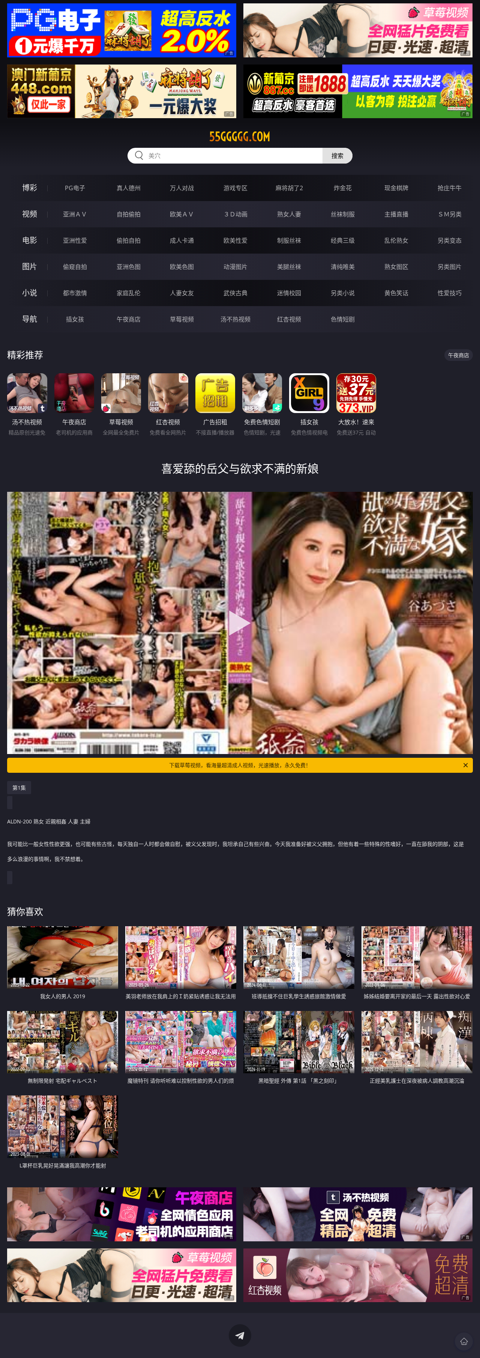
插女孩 (75, 319)
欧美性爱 (236, 240)
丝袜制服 (343, 214)
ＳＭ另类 (450, 214)
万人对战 (182, 188)
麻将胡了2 (289, 188)
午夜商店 (129, 319)
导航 (29, 319)
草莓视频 (182, 319)
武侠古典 (236, 293)
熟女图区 (396, 267)
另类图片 (450, 267)
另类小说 (343, 293)
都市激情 (75, 293)
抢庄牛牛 (450, 188)
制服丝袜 (289, 240)
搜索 (338, 156)
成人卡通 (182, 240)
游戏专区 (236, 188)
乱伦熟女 (396, 240)
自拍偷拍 (129, 214)
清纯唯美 (343, 267)
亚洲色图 (129, 267)
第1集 (19, 787)
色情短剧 (343, 319)
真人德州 (129, 188)
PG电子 (75, 188)
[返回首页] (464, 1341)
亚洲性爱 (75, 240)
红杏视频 (289, 319)
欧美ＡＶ (182, 214)
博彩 (29, 188)
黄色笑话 (396, 293)
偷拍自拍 (129, 240)
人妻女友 (182, 293)
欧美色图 (182, 267)
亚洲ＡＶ (75, 214)
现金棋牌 (396, 188)
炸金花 (343, 188)
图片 (29, 266)
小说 (29, 293)
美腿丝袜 (289, 267)
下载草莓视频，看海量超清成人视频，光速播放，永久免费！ (240, 765)
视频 (29, 214)
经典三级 (343, 240)
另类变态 (450, 240)
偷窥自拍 (75, 267)
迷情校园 (289, 293)
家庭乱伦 (129, 293)
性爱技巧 (450, 293)
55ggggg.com (239, 136)
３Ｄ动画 (236, 214)
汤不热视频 (235, 319)
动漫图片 (236, 267)
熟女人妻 (289, 214)
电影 (29, 240)
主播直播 (396, 214)
